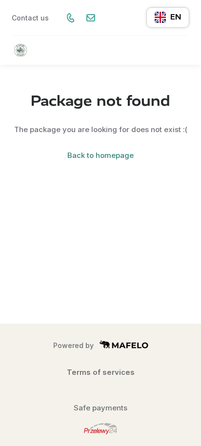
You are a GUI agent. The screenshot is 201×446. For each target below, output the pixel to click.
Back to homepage (100, 155)
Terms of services (101, 372)
